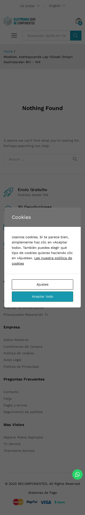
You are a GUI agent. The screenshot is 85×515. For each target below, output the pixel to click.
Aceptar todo (42, 296)
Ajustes (42, 284)
